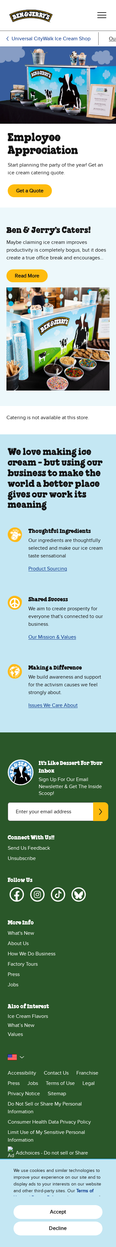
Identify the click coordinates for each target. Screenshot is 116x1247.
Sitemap (57, 1093)
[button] (16, 1057)
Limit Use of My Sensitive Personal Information (46, 1136)
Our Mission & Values (52, 637)
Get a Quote (30, 191)
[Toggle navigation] (102, 15)
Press (14, 974)
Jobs (13, 984)
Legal (88, 1083)
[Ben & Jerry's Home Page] (31, 15)
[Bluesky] (79, 894)
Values (15, 1034)
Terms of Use (60, 1083)
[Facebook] (17, 894)
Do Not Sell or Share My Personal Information (45, 1108)
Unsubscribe (22, 858)
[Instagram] (37, 894)
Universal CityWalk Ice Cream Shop (51, 38)
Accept (58, 1212)
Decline (58, 1228)
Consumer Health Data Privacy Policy (49, 1122)
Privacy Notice (24, 1093)
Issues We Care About (53, 705)
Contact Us (56, 1073)
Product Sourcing (47, 569)
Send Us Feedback (29, 848)
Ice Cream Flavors (28, 1016)
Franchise (87, 1073)
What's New (21, 933)
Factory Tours (23, 964)
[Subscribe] (100, 811)
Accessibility (22, 1073)
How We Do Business (31, 954)
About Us (18, 943)
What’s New (21, 1025)
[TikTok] (58, 894)
